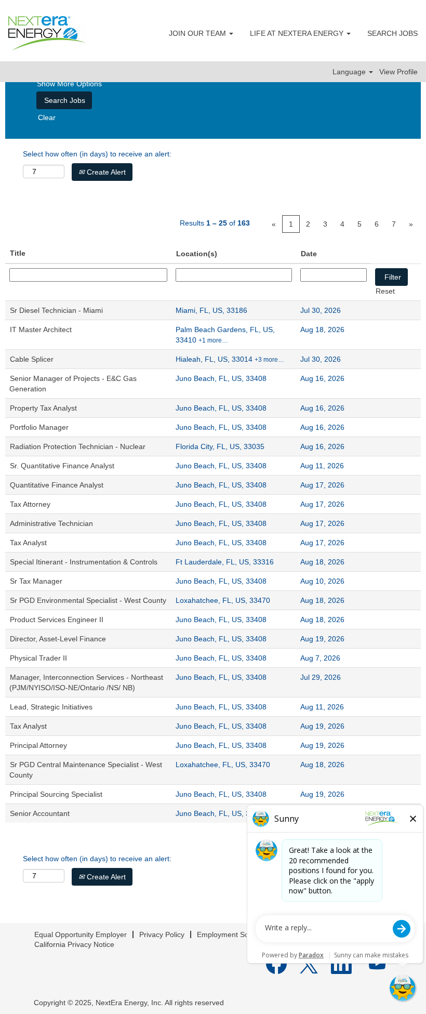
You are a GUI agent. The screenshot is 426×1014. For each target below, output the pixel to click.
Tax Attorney (30, 504)
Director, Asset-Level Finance (58, 639)
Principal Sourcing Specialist (56, 794)
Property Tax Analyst (43, 408)
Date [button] (309, 253)
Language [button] (350, 72)
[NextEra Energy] (47, 33)
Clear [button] (47, 117)
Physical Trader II (38, 658)
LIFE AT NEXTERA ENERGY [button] (297, 33)
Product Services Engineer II (56, 619)
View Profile (398, 72)
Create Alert (105, 172)
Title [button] (17, 253)
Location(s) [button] (196, 253)
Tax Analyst (28, 542)
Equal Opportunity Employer (80, 934)
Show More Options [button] (69, 84)
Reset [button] (385, 291)
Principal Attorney (38, 745)
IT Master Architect (41, 329)
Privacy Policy (161, 934)
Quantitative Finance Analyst (56, 485)
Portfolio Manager (39, 427)
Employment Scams (229, 934)
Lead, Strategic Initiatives (51, 707)
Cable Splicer (32, 359)
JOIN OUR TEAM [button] (198, 33)
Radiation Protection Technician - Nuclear (77, 446)
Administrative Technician (51, 523)
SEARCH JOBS (392, 33)
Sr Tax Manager (36, 581)
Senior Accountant (40, 813)
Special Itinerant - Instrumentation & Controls (83, 562)
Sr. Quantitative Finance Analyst (62, 466)
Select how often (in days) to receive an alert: (97, 154)
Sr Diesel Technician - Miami (56, 310)
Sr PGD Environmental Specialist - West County (88, 600)
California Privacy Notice (74, 944)
